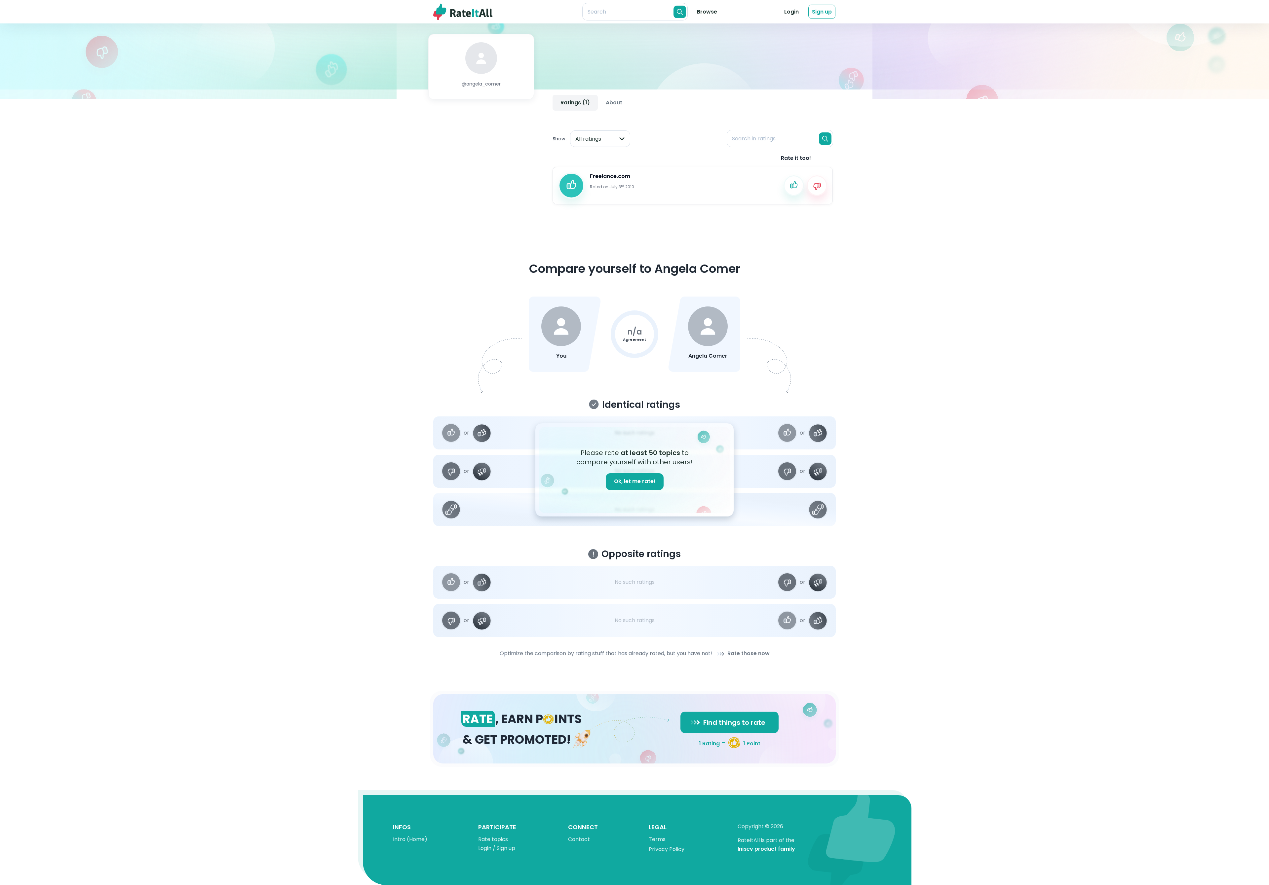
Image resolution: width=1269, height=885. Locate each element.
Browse (707, 12)
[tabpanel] (693, 161)
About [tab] (614, 102)
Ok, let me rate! (634, 481)
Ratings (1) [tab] (575, 102)
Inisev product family (766, 849)
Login (791, 12)
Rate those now (748, 653)
